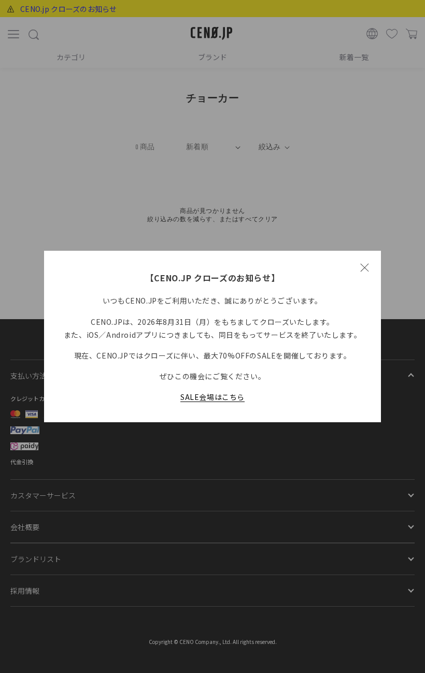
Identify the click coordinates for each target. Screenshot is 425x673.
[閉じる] (364, 267)
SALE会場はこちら (212, 397)
